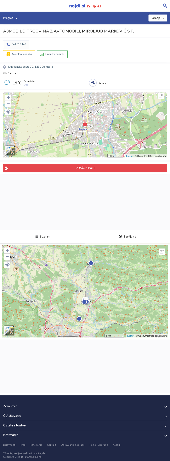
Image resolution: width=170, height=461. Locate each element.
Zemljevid (130, 237)
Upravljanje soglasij (73, 445)
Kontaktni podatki (22, 54)
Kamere (103, 83)
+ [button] (8, 97)
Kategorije (36, 445)
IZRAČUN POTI (85, 168)
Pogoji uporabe (99, 445)
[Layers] (10, 150)
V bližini (7, 73)
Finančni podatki (54, 54)
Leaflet (129, 155)
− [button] (8, 103)
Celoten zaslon (161, 96)
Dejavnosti (9, 445)
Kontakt (51, 445)
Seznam (45, 237)
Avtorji (116, 445)
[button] (8, 112)
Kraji (23, 445)
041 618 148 (19, 44)
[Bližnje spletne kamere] (93, 82)
